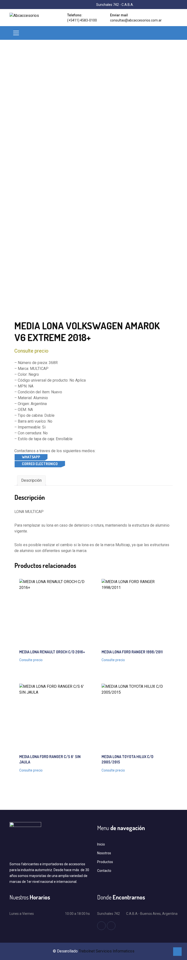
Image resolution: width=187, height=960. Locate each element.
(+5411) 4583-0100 (82, 20)
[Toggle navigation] (16, 33)
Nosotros (104, 853)
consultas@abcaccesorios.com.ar (136, 20)
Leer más (42, 606)
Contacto (104, 871)
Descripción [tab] (31, 480)
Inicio (101, 844)
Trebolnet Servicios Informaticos (106, 951)
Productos (105, 862)
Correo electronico (40, 463)
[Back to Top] (177, 951)
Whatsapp (31, 457)
